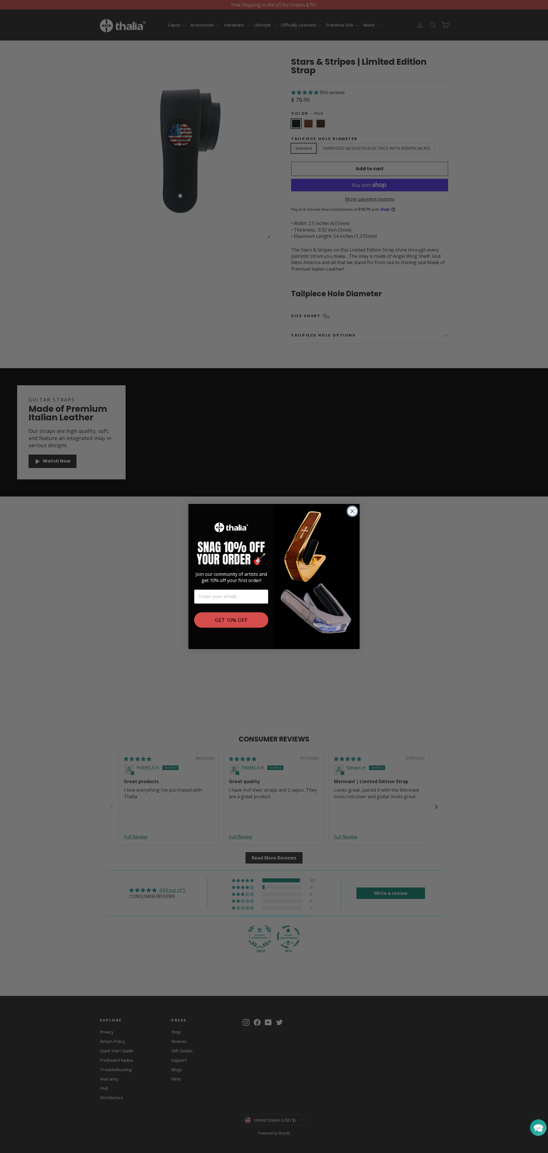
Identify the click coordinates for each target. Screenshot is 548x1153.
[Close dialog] (352, 511)
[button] (538, 1127)
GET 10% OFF (231, 620)
